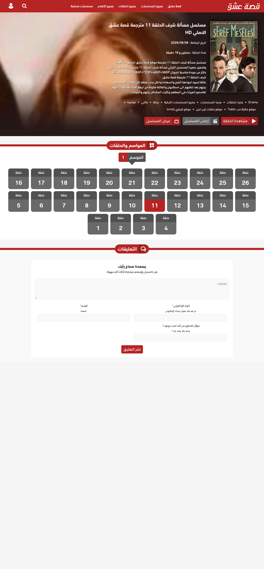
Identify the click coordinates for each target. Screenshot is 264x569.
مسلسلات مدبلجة (82, 6)
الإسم (83, 305)
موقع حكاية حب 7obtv (241, 109)
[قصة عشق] (243, 6)
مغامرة (131, 102)
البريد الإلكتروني (181, 305)
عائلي (144, 102)
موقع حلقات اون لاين (209, 109)
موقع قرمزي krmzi (179, 109)
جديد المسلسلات (211, 102)
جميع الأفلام (106, 6)
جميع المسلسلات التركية (179, 102)
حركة (156, 102)
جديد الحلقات (235, 102)
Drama (253, 102)
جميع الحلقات (127, 6)
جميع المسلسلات (152, 6)
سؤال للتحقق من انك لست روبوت (181, 325)
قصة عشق (174, 6)
